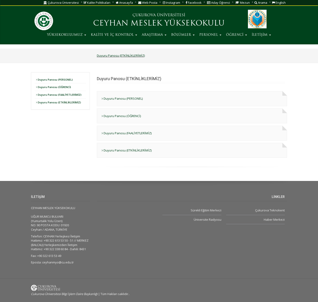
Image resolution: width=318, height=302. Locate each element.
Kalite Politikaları (98, 2)
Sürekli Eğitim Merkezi (206, 210)
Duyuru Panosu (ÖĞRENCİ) (54, 87)
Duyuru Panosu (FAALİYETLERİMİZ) (59, 94)
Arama (262, 2)
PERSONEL (209, 35)
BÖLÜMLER (181, 35)
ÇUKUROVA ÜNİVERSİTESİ (158, 15)
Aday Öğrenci (220, 2)
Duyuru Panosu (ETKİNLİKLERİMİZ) (121, 55)
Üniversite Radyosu (207, 219)
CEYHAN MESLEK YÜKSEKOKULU (159, 23)
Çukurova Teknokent (270, 210)
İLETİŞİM (260, 35)
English (280, 2)
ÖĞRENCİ (235, 35)
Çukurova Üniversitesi (63, 2)
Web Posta (149, 2)
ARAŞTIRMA (153, 35)
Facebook (194, 2)
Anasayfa (125, 2)
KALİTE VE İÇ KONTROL (113, 35)
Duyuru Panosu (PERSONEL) (55, 79)
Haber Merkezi (274, 219)
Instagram (172, 2)
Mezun (244, 2)
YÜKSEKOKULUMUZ (65, 35)
